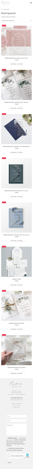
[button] (31, 3)
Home (2, 9)
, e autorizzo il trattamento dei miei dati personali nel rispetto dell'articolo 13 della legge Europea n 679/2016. (16, 441)
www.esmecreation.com (16, 397)
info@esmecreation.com (16, 399)
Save (5, 25)
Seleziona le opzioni (16, 64)
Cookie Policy (16, 407)
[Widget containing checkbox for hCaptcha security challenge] (18, 456)
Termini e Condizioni (16, 403)
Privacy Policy (16, 405)
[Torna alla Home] (5, 3)
